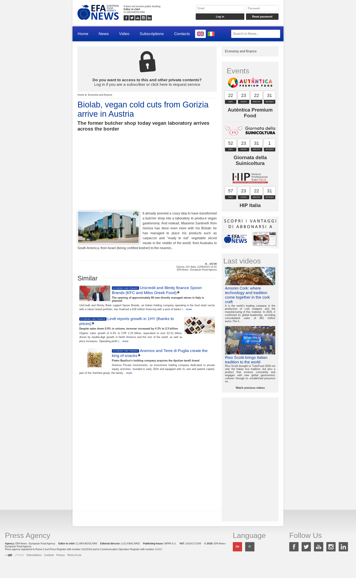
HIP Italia (250, 205)
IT (250, 546)
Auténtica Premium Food (250, 112)
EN (237, 546)
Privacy (60, 555)
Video (124, 34)
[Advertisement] (147, 179)
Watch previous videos (250, 387)
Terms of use (74, 555)
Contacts (182, 34)
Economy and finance (100, 94)
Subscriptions (152, 34)
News (104, 34)
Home (83, 34)
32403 (158, 549)
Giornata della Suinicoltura (250, 160)
